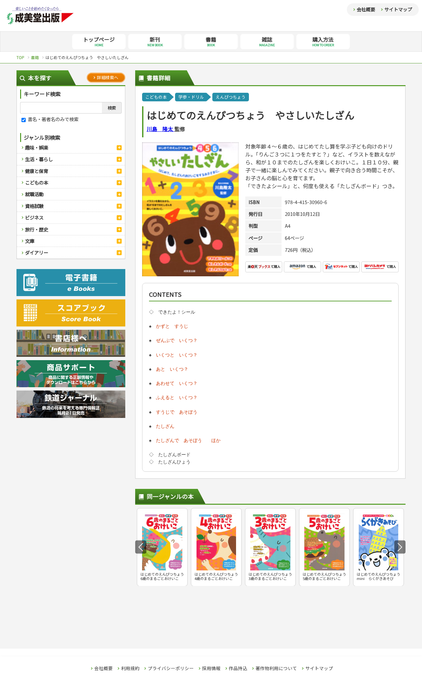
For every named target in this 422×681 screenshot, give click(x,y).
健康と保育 (36, 170)
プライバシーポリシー (171, 668)
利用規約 (130, 668)
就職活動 (34, 193)
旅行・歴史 (36, 229)
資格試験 (34, 205)
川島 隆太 (160, 129)
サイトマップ (398, 9)
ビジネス (34, 217)
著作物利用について (276, 668)
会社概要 (366, 9)
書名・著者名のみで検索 (52, 119)
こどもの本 (36, 182)
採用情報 (211, 668)
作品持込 (238, 668)
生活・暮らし (39, 158)
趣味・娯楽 (36, 147)
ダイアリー (36, 252)
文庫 (29, 240)
